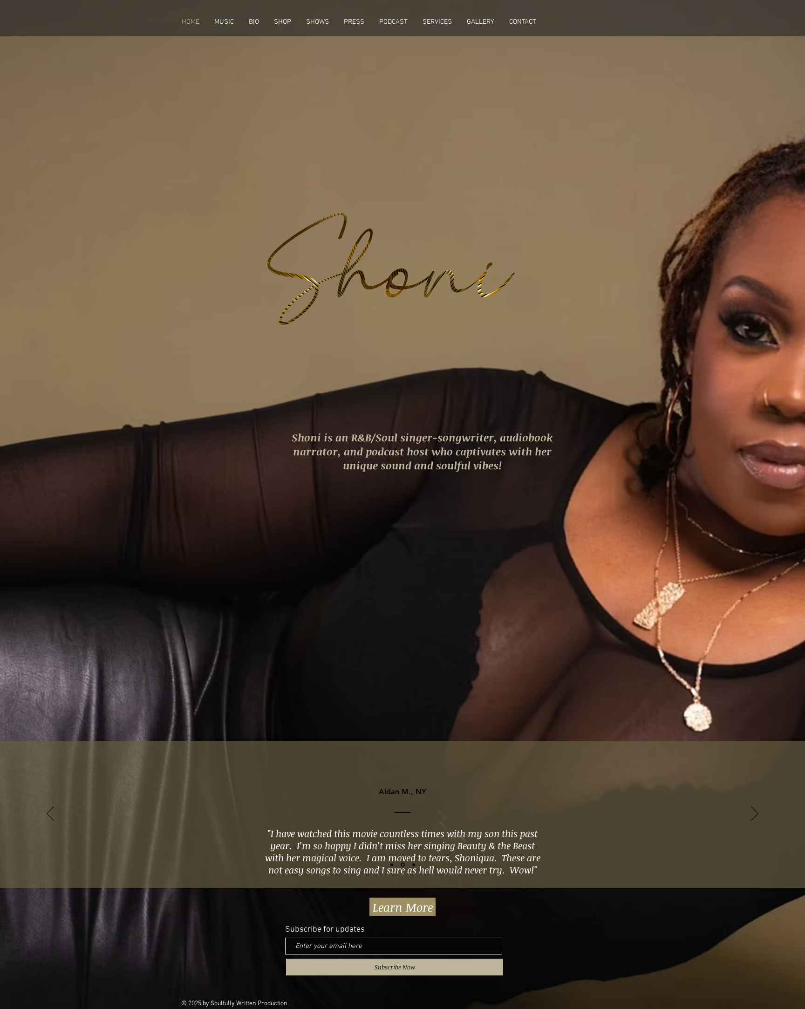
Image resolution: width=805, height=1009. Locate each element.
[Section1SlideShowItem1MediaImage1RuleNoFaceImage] (402, 864)
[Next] (754, 814)
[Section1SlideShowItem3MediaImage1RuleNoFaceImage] (391, 864)
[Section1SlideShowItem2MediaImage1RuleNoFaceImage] (413, 865)
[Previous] (50, 814)
